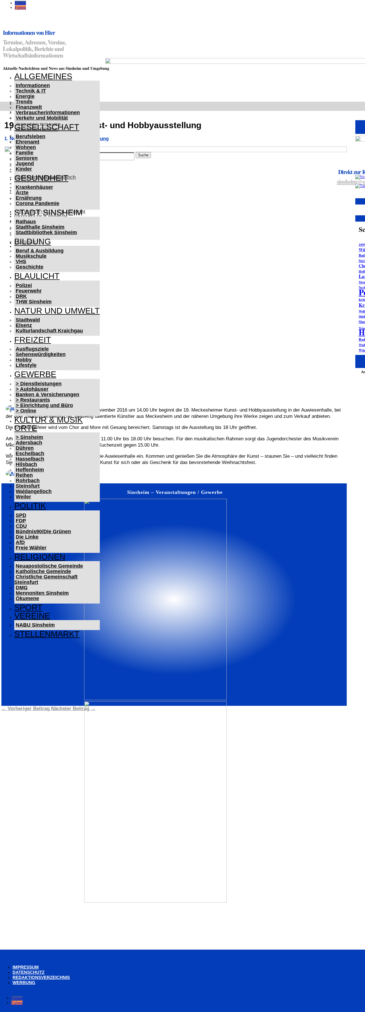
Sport (28, 607)
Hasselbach (30, 459)
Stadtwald (28, 320)
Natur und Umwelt (57, 310)
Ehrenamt (27, 142)
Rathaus (26, 221)
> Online (26, 411)
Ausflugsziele (32, 349)
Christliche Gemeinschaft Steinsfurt (46, 579)
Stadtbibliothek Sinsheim (46, 232)
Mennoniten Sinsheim (42, 593)
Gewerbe (35, 374)
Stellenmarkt (47, 634)
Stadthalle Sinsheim (40, 227)
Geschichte (29, 267)
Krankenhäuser (34, 187)
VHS (21, 261)
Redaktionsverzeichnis (41, 977)
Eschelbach (30, 453)
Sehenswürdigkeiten (41, 354)
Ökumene (27, 598)
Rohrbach (28, 480)
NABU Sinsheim (35, 625)
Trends (24, 102)
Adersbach (29, 442)
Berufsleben (30, 136)
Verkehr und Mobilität (42, 118)
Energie (25, 96)
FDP (21, 521)
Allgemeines (43, 76)
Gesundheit (41, 178)
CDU (21, 526)
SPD (21, 515)
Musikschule (31, 256)
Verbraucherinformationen (48, 112)
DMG (22, 587)
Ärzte (22, 192)
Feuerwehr (29, 291)
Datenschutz (28, 972)
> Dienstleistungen (39, 384)
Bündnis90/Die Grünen (43, 531)
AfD (20, 542)
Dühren (25, 448)
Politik (30, 505)
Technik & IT (31, 91)
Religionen (39, 556)
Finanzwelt (29, 107)
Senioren (27, 158)
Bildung (32, 241)
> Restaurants (33, 400)
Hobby (24, 360)
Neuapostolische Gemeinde (49, 566)
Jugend (25, 163)
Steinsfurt (28, 486)
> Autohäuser (32, 389)
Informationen (33, 85)
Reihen (24, 475)
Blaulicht (37, 276)
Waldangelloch (34, 491)
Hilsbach (26, 464)
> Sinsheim (29, 437)
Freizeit (32, 339)
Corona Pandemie (37, 203)
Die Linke (27, 537)
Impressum (26, 967)
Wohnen (26, 147)
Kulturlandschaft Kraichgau (49, 331)
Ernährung (29, 198)
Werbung (24, 982)
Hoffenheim (30, 470)
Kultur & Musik (48, 419)
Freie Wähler (31, 548)
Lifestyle (26, 365)
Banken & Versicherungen (47, 394)
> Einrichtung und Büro (44, 405)
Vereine (32, 615)
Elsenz (24, 325)
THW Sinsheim (34, 301)
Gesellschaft (46, 127)
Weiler (23, 497)
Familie (24, 153)
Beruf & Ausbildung (40, 250)
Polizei (24, 285)
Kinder (24, 169)
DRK (21, 296)
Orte (25, 428)
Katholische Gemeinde (43, 571)
